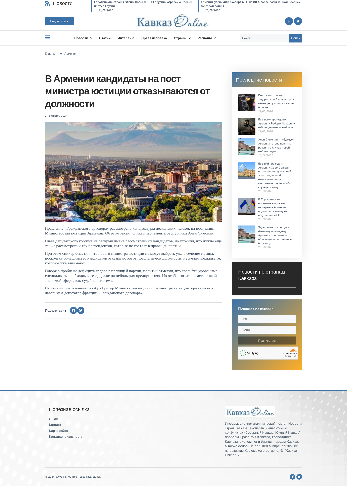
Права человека (154, 38)
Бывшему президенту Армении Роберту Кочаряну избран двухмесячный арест (277, 123)
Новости (81, 38)
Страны (180, 38)
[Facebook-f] (289, 21)
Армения (70, 54)
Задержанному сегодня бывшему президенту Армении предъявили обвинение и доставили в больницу (275, 235)
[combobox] (264, 38)
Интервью (126, 38)
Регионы (205, 38)
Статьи (105, 38)
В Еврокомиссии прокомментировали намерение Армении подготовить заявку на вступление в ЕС (272, 207)
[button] (73, 310)
